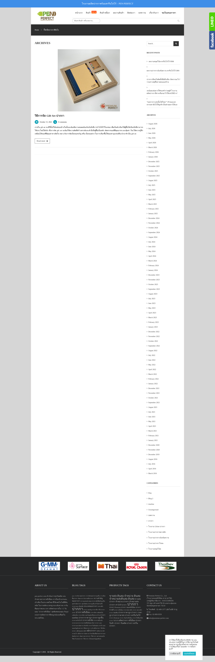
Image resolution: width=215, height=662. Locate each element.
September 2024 (154, 232)
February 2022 (153, 379)
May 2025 (151, 195)
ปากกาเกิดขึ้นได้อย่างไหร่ (87, 623)
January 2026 (153, 157)
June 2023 (151, 303)
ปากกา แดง (98, 623)
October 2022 (153, 341)
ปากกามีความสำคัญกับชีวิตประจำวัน (89, 615)
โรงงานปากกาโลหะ (156, 543)
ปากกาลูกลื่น (98, 618)
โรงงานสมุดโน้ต (154, 549)
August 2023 (152, 294)
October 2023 (153, 284)
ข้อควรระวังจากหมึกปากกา (85, 598)
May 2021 (151, 421)
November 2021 (154, 393)
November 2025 (154, 166)
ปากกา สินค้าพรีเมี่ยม (126, 618)
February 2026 (153, 152)
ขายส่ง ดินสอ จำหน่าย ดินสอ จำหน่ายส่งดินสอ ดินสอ (124, 597)
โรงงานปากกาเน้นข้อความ (158, 538)
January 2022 (153, 384)
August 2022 (152, 351)
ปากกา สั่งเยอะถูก (114, 618)
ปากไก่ (100, 625)
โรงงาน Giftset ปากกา (156, 526)
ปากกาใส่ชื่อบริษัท (138, 618)
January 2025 (153, 213)
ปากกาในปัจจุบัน (93, 625)
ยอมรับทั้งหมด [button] (189, 654)
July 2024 (151, 242)
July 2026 (151, 128)
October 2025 (153, 171)
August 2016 (152, 459)
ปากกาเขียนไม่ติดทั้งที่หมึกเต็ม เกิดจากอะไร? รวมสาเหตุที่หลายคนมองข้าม (163, 80)
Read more (41, 141)
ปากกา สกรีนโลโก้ (132, 615)
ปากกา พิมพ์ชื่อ (113, 612)
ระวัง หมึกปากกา (95, 628)
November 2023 (154, 280)
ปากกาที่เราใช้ (96, 609)
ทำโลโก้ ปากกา (121, 605)
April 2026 (152, 143)
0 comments (62, 122)
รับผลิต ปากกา (127, 623)
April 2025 (152, 199)
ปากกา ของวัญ (87, 609)
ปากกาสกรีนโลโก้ (77, 620)
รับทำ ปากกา (114, 623)
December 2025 (153, 162)
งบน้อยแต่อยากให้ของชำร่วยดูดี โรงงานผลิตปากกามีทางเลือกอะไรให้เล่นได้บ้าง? (162, 92)
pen (73, 596)
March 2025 (152, 204)
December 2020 (153, 445)
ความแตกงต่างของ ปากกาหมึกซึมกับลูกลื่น (93, 601)
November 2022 (154, 336)
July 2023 (151, 299)
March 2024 (152, 261)
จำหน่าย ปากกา (122, 601)
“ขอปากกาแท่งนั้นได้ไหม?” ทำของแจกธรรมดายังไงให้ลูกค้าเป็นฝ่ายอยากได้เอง (162, 103)
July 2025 (151, 185)
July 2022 (151, 355)
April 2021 (152, 426)
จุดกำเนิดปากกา (76, 603)
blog (149, 493)
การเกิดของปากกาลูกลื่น (93, 596)
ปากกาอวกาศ (76, 623)
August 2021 (152, 407)
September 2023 (154, 289)
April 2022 (152, 369)
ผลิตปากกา (123, 620)
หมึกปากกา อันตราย (83, 633)
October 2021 (153, 398)
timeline (151, 504)
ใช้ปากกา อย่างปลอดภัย (98, 636)
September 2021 (154, 402)
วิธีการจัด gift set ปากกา (49, 115)
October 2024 (153, 228)
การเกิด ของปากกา (80, 596)
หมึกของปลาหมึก (81, 631)
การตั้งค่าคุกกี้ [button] (175, 654)
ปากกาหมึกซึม (88, 620)
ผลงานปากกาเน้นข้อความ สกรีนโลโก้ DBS (163, 71)
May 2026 (151, 138)
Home (37, 30)
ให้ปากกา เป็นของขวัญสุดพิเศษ (92, 638)
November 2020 (154, 450)
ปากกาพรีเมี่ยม (83, 612)
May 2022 (151, 365)
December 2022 (153, 332)
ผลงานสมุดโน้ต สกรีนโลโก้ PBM (161, 61)
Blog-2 (150, 498)
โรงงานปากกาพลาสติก (157, 532)
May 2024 (151, 251)
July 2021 (151, 412)
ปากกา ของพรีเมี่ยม (128, 607)
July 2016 (151, 464)
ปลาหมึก (100, 606)
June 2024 (151, 247)
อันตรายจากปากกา (85, 636)
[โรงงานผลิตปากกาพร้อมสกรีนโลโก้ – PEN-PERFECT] (51, 16)
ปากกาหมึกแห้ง (98, 620)
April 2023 (152, 313)
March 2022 (152, 374)
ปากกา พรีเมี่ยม (118, 610)
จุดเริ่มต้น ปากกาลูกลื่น (88, 603)
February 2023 (153, 322)
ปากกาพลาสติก (127, 610)
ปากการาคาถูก (85, 618)
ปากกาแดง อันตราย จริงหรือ (80, 625)
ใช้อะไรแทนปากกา (77, 638)
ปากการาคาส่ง (118, 615)
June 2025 (151, 190)
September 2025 (154, 176)
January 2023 (153, 327)
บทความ (151, 515)
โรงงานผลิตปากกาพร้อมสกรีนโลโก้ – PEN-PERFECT (107, 3)
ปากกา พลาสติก (137, 610)
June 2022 (151, 360)
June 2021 (151, 417)
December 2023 (153, 275)
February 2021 (153, 436)
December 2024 (153, 218)
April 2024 (152, 256)
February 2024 (153, 265)
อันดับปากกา (75, 636)
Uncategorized (153, 510)
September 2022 (154, 346)
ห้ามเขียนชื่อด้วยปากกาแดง (97, 633)
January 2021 (153, 440)
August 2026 (152, 124)
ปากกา (150, 521)
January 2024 (153, 270)
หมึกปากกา (91, 631)
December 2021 (153, 388)
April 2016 (152, 469)
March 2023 (152, 317)
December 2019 (153, 454)
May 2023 (151, 308)
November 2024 (154, 223)
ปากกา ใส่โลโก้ (113, 620)
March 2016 (152, 473)
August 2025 (152, 180)
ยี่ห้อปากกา (87, 628)
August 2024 (152, 237)
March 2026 (152, 147)
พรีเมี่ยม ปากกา (135, 620)
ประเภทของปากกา (91, 606)
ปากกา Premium (115, 607)
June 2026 (151, 133)
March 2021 (152, 431)
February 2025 (153, 209)
